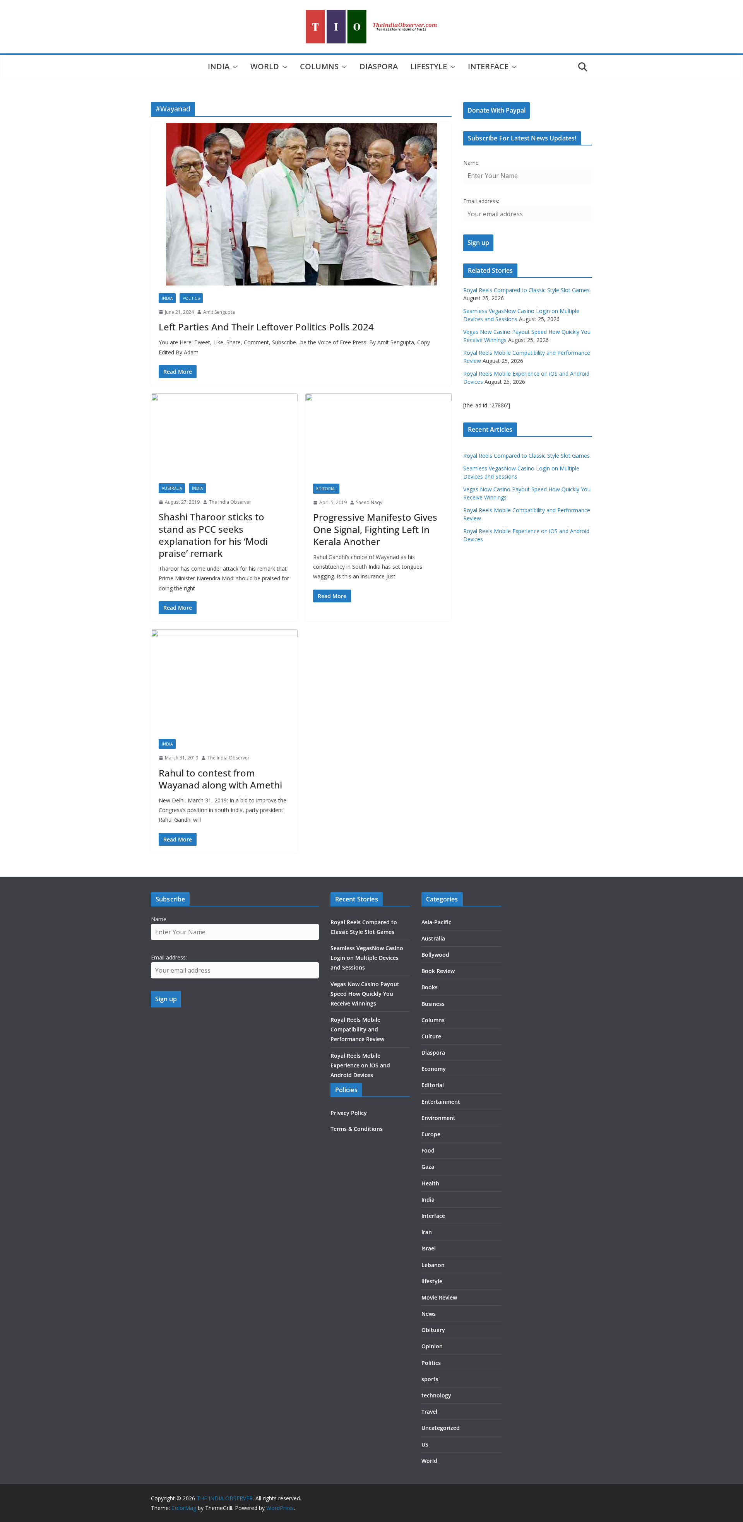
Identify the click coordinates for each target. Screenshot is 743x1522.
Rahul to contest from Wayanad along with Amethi (220, 778)
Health (430, 1183)
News (428, 1313)
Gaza (427, 1166)
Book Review (438, 971)
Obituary (433, 1330)
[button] (233, 67)
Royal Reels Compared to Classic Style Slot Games (526, 290)
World (264, 66)
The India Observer (230, 502)
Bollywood (435, 954)
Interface (488, 66)
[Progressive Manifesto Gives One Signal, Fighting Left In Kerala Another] (378, 434)
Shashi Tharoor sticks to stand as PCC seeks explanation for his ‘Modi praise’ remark (213, 534)
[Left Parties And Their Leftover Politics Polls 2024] (301, 204)
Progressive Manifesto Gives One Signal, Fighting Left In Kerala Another (375, 529)
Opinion (432, 1346)
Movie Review (439, 1297)
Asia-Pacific (436, 922)
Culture (431, 1036)
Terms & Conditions (356, 1128)
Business (433, 1003)
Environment (438, 1118)
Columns (319, 66)
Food (428, 1150)
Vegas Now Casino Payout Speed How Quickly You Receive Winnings (364, 993)
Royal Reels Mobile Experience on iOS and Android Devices (360, 1065)
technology (436, 1395)
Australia (172, 488)
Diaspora (379, 66)
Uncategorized (440, 1427)
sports (429, 1379)
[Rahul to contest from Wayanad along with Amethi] (224, 680)
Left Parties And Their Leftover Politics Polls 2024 (266, 326)
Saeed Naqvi (369, 502)
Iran (426, 1232)
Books (429, 987)
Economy (433, 1068)
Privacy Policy (348, 1113)
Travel (429, 1411)
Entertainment (440, 1101)
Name (471, 162)
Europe (430, 1134)
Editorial (326, 488)
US (424, 1444)
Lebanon (433, 1265)
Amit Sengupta (219, 312)
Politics (191, 298)
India (218, 66)
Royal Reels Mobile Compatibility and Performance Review (357, 1029)
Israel (428, 1248)
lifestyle (428, 66)
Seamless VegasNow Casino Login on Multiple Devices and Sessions (366, 957)
